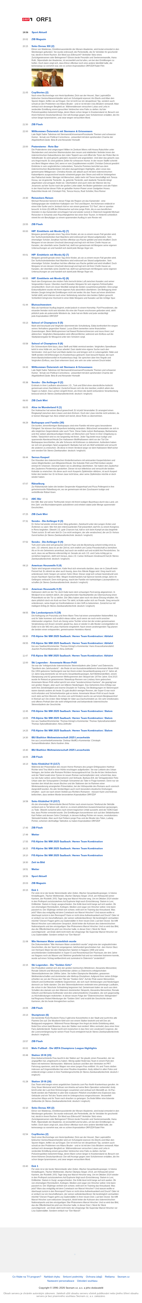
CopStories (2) (40, 92)
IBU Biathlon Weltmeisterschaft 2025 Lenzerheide (61, 737)
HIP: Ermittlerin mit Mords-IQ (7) (50, 231)
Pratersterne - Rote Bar (45, 146)
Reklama (110, 1276)
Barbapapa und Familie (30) (48, 422)
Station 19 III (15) (41, 1055)
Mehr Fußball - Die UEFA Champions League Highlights (64, 1048)
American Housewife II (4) (47, 565)
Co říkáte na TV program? (26, 1276)
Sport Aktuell (39, 32)
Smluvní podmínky (73, 1276)
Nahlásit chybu (52, 1276)
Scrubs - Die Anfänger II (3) (47, 521)
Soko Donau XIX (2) (43, 46)
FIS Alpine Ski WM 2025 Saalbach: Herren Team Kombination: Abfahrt (72, 636)
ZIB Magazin (39, 39)
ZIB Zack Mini (40, 400)
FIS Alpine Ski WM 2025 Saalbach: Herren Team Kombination (67, 841)
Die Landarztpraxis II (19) (46, 612)
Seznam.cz (123, 1276)
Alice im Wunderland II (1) (47, 407)
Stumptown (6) (40, 1014)
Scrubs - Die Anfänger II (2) (47, 382)
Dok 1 (35, 890)
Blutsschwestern (41, 304)
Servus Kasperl (40, 457)
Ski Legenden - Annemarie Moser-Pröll (54, 662)
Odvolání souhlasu (87, 1280)
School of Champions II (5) (47, 322)
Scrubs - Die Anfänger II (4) (47, 541)
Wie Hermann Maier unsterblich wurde (54, 941)
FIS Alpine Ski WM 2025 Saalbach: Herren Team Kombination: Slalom (72, 711)
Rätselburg (38, 483)
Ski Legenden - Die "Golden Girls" (52, 965)
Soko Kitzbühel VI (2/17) (46, 801)
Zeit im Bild (38, 862)
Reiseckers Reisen (42, 197)
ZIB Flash (37, 124)
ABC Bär (36, 498)
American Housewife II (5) (47, 589)
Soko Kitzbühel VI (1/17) (46, 763)
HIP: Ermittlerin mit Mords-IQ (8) (50, 278)
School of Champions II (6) (47, 343)
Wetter (35, 834)
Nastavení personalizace (60, 1280)
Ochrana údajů (94, 1276)
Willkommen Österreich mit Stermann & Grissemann (62, 131)
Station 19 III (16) (41, 1081)
